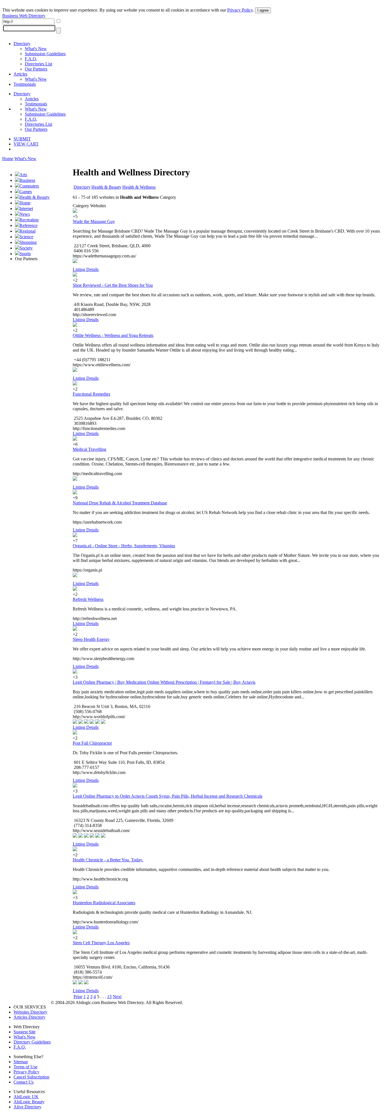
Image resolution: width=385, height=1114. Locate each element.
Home (7, 158)
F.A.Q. (31, 58)
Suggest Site (25, 1031)
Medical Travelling (89, 449)
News (24, 214)
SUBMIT (22, 138)
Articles (20, 74)
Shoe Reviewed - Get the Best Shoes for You (113, 285)
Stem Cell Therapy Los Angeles (101, 942)
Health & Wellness (139, 187)
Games (25, 191)
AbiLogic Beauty (29, 1101)
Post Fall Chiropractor (92, 743)
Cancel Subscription (31, 1077)
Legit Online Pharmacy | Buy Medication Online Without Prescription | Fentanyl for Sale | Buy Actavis (164, 682)
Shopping (28, 242)
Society (26, 248)
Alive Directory (27, 1106)
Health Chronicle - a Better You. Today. (108, 859)
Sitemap (21, 1061)
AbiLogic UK (26, 1096)
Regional (27, 231)
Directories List (38, 63)
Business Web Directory (23, 15)
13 (109, 996)
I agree (263, 10)
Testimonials (25, 84)
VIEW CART (26, 144)
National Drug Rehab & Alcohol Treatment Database (120, 502)
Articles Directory (29, 1017)
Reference (28, 225)
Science (26, 236)
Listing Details (86, 269)
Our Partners (36, 69)
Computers (29, 186)
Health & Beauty (34, 197)
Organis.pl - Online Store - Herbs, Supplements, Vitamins (124, 545)
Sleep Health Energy (91, 639)
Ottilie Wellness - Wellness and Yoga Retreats (113, 335)
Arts (23, 174)
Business (27, 180)
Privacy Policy (240, 10)
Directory (22, 43)
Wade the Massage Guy (94, 221)
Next (117, 996)
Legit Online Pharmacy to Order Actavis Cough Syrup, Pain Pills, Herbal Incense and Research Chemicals (167, 796)
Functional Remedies (91, 394)
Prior (78, 996)
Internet (26, 208)
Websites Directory (30, 1012)
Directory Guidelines (32, 1042)
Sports (25, 253)
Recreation (29, 219)
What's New (36, 48)
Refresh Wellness (88, 599)
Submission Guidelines (45, 53)
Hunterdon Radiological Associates (104, 902)
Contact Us (24, 1082)
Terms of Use (25, 1066)
